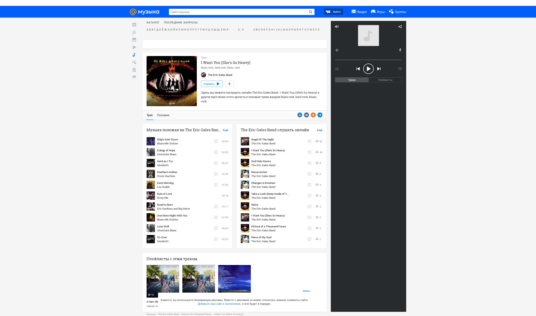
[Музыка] (134, 55)
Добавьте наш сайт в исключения (219, 303)
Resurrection (259, 172)
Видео (362, 12)
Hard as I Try (165, 161)
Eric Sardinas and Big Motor (173, 208)
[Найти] (310, 12)
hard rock (220, 67)
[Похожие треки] (400, 50)
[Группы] (134, 62)
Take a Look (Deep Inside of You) (270, 194)
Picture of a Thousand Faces (268, 226)
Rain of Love (164, 194)
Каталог (153, 22)
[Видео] (134, 47)
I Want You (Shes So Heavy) (268, 215)
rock (237, 67)
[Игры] (134, 77)
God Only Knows (261, 161)
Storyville (162, 198)
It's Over (162, 237)
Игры (380, 12)
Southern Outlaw (167, 172)
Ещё (225, 130)
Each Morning (165, 183)
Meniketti (163, 165)
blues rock (207, 67)
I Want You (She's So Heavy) (268, 150)
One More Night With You (172, 215)
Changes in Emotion (263, 183)
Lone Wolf (163, 226)
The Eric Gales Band (263, 143)
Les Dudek (163, 187)
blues (230, 67)
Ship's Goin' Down (167, 139)
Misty (254, 204)
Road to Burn (165, 204)
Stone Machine (166, 176)
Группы (400, 12)
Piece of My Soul (261, 237)
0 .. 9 (241, 29)
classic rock (154, 306)
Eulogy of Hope (166, 150)
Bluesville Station (167, 143)
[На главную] (146, 12)
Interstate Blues (167, 154)
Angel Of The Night (262, 139)
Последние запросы (181, 22)
